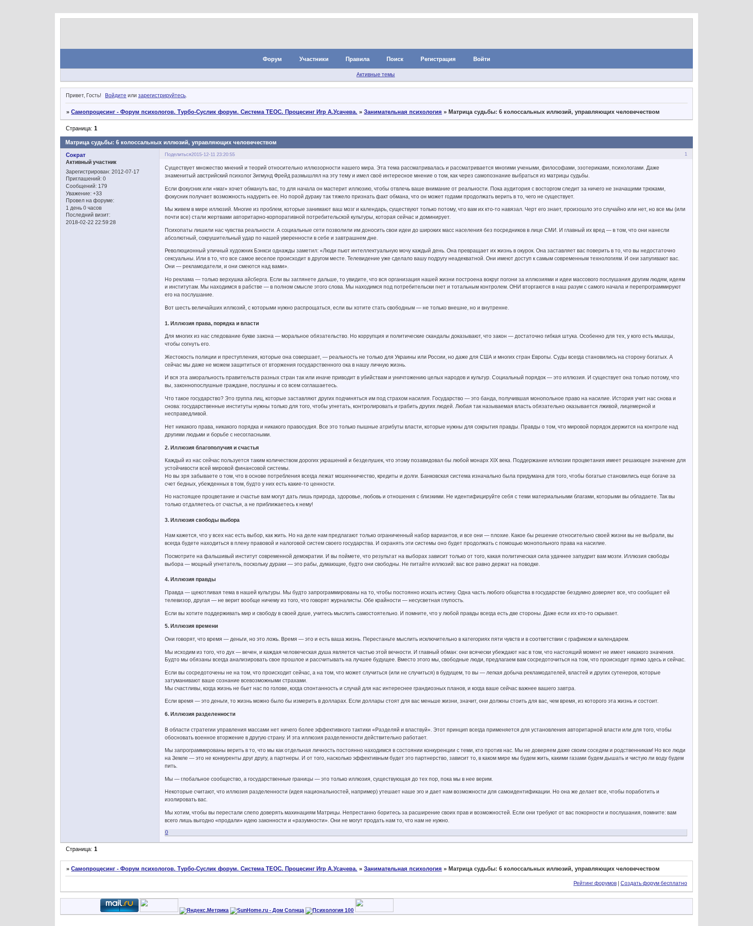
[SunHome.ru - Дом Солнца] (267, 910)
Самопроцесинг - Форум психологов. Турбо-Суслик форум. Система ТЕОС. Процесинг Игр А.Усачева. (214, 112)
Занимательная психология (403, 112)
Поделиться (178, 154)
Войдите (115, 95)
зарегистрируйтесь (162, 95)
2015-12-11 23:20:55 (213, 154)
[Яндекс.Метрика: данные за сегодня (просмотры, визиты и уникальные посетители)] (204, 910)
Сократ (75, 155)
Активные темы (375, 74)
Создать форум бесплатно (654, 883)
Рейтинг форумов (595, 883)
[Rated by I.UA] (159, 910)
